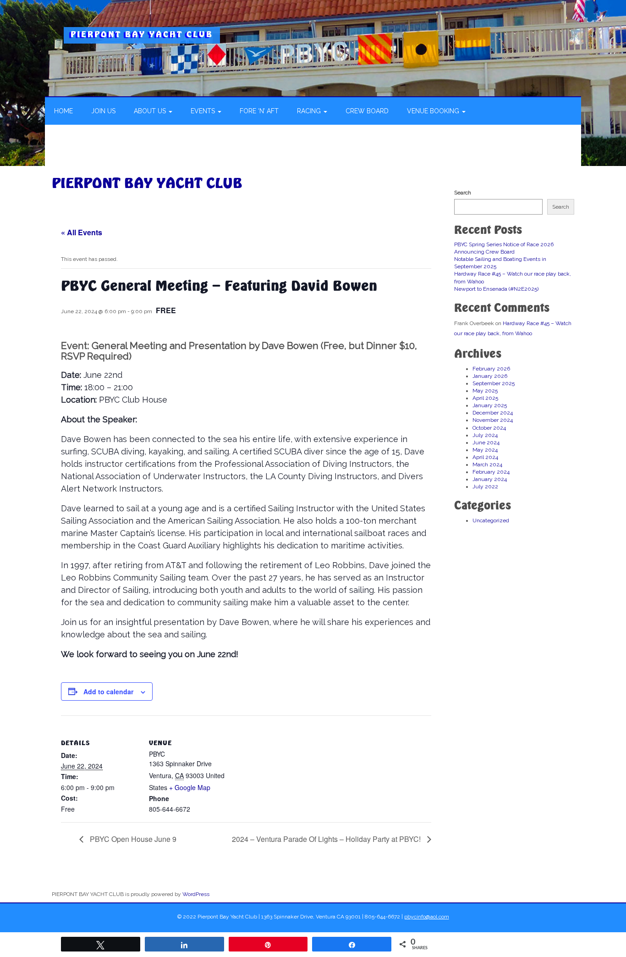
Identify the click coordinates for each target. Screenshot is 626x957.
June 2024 (486, 442)
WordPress (195, 894)
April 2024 (485, 457)
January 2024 (489, 479)
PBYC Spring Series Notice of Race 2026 (504, 244)
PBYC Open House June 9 (132, 839)
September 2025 (493, 383)
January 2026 (489, 376)
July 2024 (485, 435)
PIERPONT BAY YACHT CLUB (142, 34)
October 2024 (489, 428)
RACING (310, 111)
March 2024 (487, 464)
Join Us (103, 111)
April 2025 (485, 398)
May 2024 (485, 450)
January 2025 (489, 405)
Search (462, 192)
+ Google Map (189, 787)
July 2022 (485, 486)
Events (204, 111)
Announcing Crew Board (484, 252)
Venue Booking (434, 111)
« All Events (81, 232)
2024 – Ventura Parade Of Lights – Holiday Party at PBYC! (327, 839)
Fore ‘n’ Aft (259, 111)
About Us (151, 111)
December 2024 (492, 412)
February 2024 (491, 472)
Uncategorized (490, 520)
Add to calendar (108, 691)
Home (63, 111)
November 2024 (492, 420)
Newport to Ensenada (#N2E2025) (496, 289)
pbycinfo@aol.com (426, 916)
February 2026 (491, 368)
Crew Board (367, 111)
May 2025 (485, 390)
